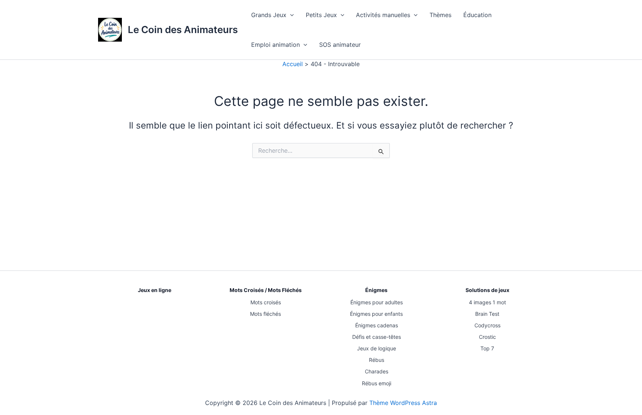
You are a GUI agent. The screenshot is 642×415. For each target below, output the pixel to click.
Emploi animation (275, 44)
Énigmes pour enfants (376, 314)
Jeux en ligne (154, 290)
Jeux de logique (376, 348)
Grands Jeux (268, 15)
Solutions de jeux (487, 290)
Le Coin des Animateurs (183, 29)
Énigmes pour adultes (376, 302)
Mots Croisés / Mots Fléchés (266, 290)
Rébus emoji (376, 383)
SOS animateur (340, 44)
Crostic (487, 337)
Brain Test (487, 314)
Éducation (477, 15)
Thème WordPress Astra (403, 402)
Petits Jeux (321, 15)
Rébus (376, 360)
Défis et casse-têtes (376, 337)
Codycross (487, 325)
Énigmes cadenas (376, 325)
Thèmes (440, 15)
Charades (376, 371)
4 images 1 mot (487, 302)
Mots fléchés (265, 314)
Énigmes (376, 290)
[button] (290, 15)
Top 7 (487, 348)
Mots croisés (265, 302)
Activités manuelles (383, 15)
